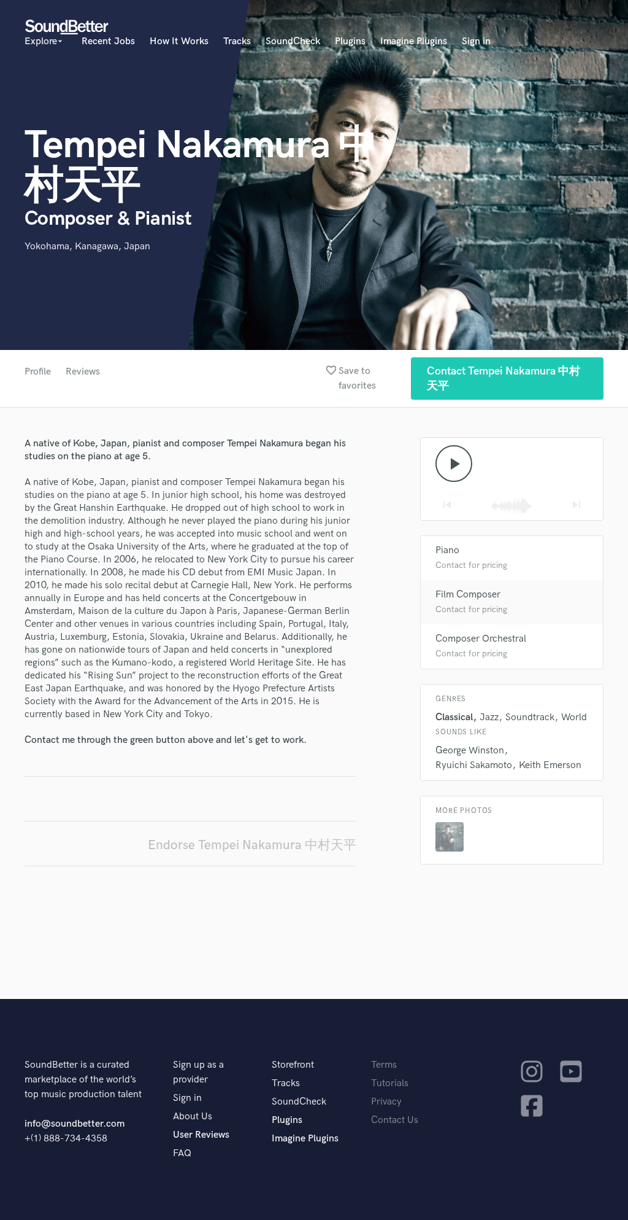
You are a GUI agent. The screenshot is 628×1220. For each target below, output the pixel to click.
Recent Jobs (108, 41)
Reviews (83, 372)
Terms (384, 1065)
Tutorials (389, 1083)
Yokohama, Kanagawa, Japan (87, 246)
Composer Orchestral (480, 639)
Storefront (293, 1065)
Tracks (237, 41)
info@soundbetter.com (74, 1124)
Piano (447, 550)
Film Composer (467, 594)
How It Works (179, 41)
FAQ (182, 1153)
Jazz (489, 717)
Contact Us (394, 1120)
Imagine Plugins (413, 41)
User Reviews (201, 1135)
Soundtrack (529, 717)
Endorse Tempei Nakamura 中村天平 (252, 845)
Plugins (350, 41)
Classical (454, 717)
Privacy (386, 1102)
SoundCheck (293, 41)
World (574, 717)
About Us (192, 1116)
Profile (38, 372)
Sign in (476, 41)
